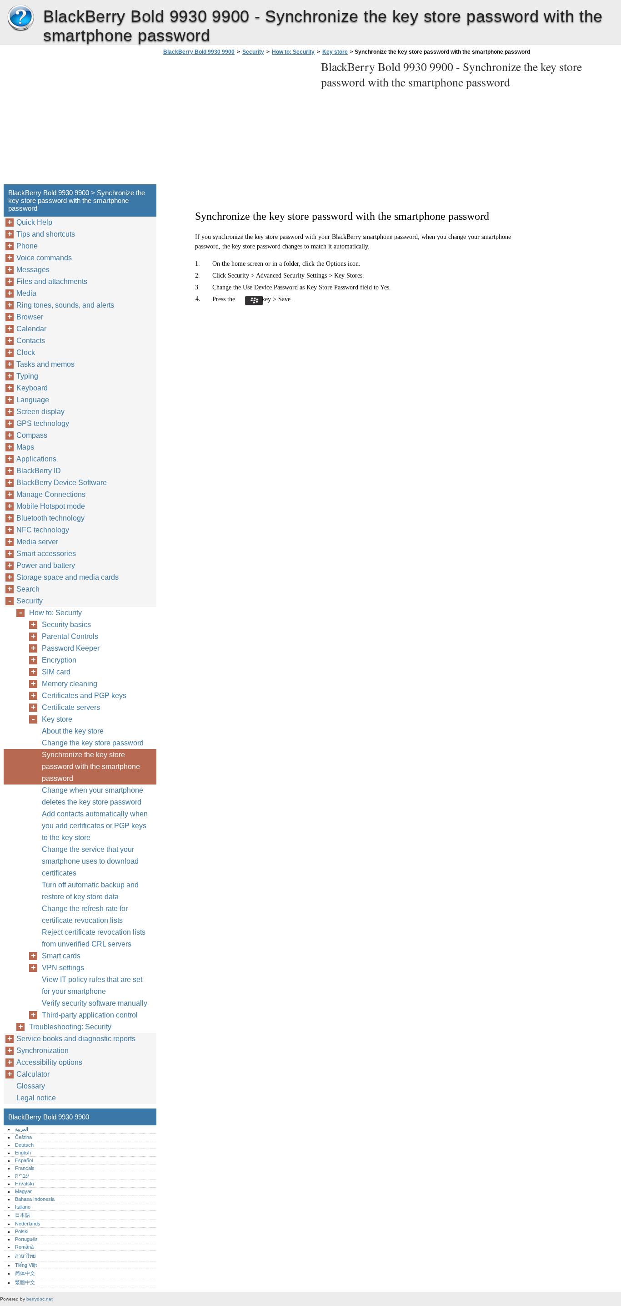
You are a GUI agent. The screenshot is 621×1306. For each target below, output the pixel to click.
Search (28, 589)
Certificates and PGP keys (84, 695)
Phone (27, 246)
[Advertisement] (237, 122)
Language (32, 400)
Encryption (59, 660)
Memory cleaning (69, 684)
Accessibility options (49, 1062)
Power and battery (45, 565)
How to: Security (293, 52)
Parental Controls (70, 636)
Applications (36, 459)
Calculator (33, 1074)
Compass (31, 435)
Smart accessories (46, 553)
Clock (25, 352)
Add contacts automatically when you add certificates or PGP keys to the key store (95, 825)
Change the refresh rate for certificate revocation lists (85, 914)
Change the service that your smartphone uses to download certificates (90, 861)
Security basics (66, 624)
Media (26, 293)
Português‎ (26, 1239)
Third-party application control (90, 1015)
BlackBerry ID (38, 471)
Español (24, 1160)
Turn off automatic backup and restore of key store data (90, 891)
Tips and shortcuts (45, 234)
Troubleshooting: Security (70, 1027)
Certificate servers (71, 707)
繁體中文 (25, 1282)
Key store (335, 52)
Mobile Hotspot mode (50, 506)
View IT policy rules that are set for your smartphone (92, 985)
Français (25, 1168)
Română (24, 1247)
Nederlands (27, 1223)
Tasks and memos (45, 364)
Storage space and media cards (67, 577)
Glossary (30, 1086)
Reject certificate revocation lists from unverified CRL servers (93, 938)
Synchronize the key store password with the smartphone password (91, 766)
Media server (37, 542)
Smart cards (61, 956)
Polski (21, 1231)
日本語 (22, 1215)
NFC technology (42, 530)
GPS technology (42, 423)
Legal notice (36, 1098)
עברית (22, 1176)
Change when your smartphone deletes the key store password (92, 796)
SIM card (56, 672)
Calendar (31, 329)
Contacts (30, 340)
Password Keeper (71, 648)
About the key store (73, 731)
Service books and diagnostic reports (75, 1039)
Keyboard (32, 388)
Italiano (22, 1207)
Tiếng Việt (26, 1265)
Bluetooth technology (50, 518)
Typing (27, 376)
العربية (21, 1129)
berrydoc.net (39, 1298)
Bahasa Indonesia (35, 1199)
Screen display (40, 411)
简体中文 (25, 1273)
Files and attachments (51, 281)
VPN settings (63, 968)
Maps (25, 447)
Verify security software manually (94, 1003)
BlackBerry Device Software (61, 482)
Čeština (23, 1137)
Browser (29, 317)
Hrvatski (24, 1183)
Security (253, 52)
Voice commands (44, 258)
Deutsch (24, 1145)
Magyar (23, 1191)
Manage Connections (50, 494)
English (23, 1152)
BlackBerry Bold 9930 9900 (20, 18)
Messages (33, 269)
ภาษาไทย (25, 1256)
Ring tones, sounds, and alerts (65, 305)
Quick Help (34, 222)
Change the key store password (93, 743)
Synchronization (42, 1050)
